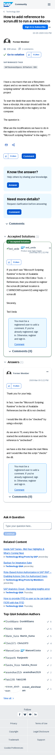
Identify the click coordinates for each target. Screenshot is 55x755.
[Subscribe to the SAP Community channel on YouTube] (30, 714)
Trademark (14, 740)
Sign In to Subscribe (35, 27)
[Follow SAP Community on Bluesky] (25, 714)
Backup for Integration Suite (18, 563)
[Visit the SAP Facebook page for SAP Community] (19, 714)
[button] (29, 54)
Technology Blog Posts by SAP (22, 557)
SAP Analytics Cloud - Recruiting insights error (27, 589)
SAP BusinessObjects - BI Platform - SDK (21, 67)
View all (7, 698)
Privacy (13, 723)
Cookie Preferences (13, 748)
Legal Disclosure (41, 731)
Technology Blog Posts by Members (25, 580)
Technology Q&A (13, 12)
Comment (28, 156)
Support (41, 740)
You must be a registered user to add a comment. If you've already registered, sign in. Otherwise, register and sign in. (26, 330)
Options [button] (49, 27)
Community (21, 4)
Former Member (21, 42)
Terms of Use (41, 723)
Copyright (13, 731)
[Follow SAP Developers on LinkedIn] (35, 714)
